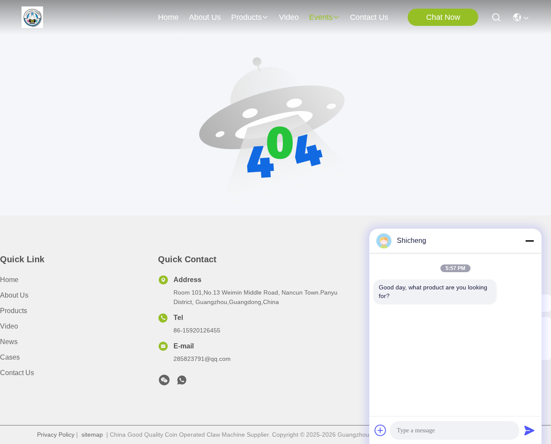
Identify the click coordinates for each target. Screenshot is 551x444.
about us (205, 17)
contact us (369, 17)
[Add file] (381, 430)
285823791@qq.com (202, 358)
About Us (14, 295)
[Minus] (529, 241)
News (9, 341)
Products (13, 310)
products (246, 17)
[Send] (529, 430)
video (289, 17)
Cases (10, 357)
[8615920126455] (182, 382)
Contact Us (17, 372)
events (321, 17)
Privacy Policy (55, 434)
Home (168, 17)
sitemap (92, 434)
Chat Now (443, 17)
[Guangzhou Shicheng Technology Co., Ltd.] (32, 17)
